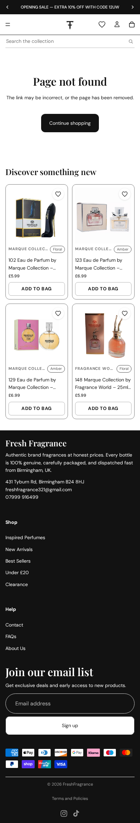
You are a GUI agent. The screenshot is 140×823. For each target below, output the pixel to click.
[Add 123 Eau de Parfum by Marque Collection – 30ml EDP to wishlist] (124, 194)
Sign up (70, 725)
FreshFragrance (78, 784)
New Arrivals (19, 549)
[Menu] (8, 24)
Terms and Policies (70, 798)
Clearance (16, 584)
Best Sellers (18, 561)
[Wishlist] (101, 24)
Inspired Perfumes (25, 537)
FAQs (10, 637)
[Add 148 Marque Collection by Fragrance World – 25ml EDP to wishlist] (124, 313)
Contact (14, 625)
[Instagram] (64, 813)
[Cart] (131, 24)
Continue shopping (70, 123)
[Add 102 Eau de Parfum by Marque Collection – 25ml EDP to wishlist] (58, 194)
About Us (15, 648)
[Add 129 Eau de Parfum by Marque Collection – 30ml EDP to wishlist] (58, 313)
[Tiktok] (76, 813)
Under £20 (17, 573)
